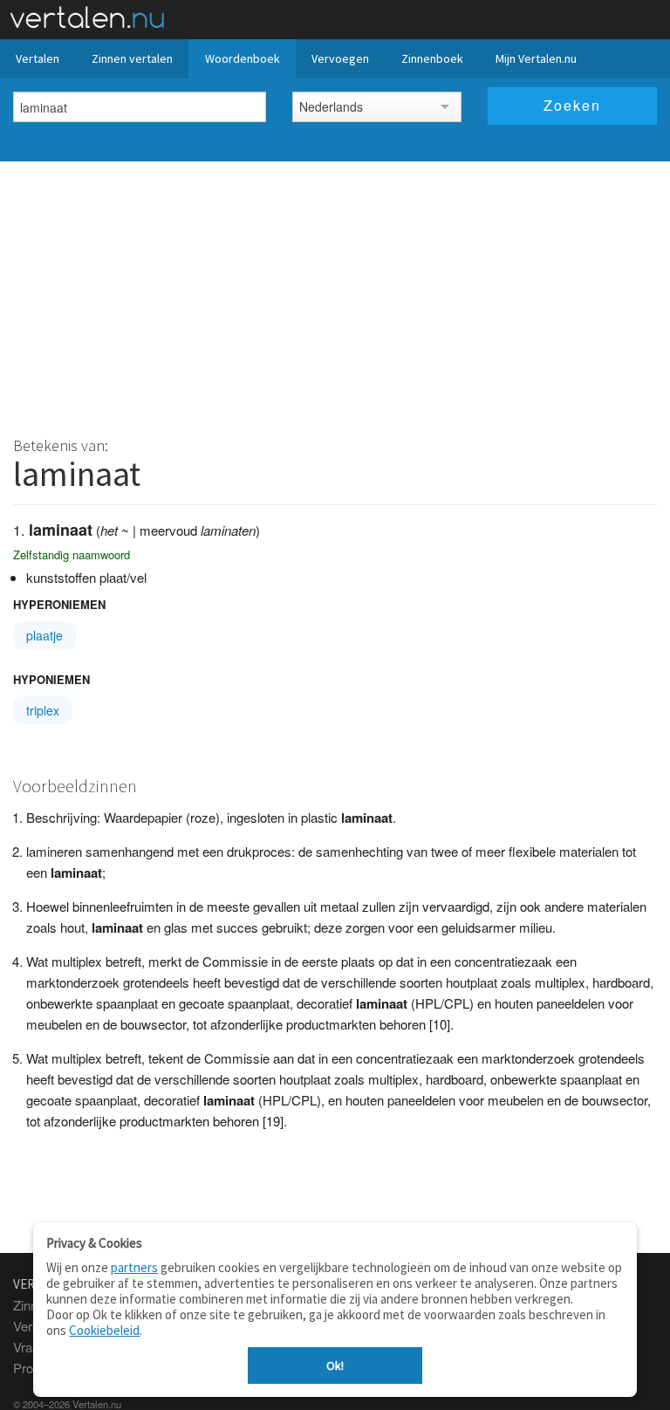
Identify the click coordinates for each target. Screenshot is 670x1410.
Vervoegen (340, 58)
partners (134, 1267)
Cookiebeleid (104, 1330)
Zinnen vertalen (132, 58)
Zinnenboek (432, 58)
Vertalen (37, 58)
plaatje (44, 635)
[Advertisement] (335, 292)
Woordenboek (242, 58)
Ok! (335, 1365)
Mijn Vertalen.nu (536, 58)
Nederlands (331, 106)
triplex (42, 710)
